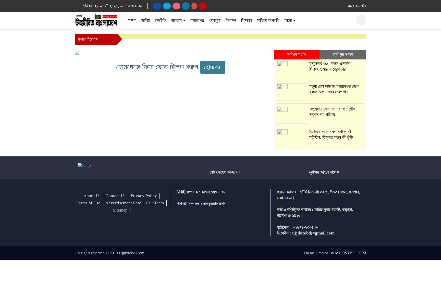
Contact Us (116, 195)
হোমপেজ (213, 67)
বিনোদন (231, 20)
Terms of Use (88, 203)
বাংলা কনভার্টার (357, 6)
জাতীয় (145, 20)
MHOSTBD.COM (350, 253)
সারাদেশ (177, 20)
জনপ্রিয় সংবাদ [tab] (343, 54)
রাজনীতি (160, 20)
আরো (288, 20)
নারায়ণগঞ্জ (197, 20)
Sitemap (120, 210)
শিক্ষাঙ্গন (246, 20)
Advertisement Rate (123, 203)
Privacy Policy (144, 195)
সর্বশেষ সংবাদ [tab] (296, 54)
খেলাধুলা (214, 20)
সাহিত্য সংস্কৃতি (268, 20)
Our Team (155, 203)
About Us (92, 195)
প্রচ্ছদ (131, 20)
